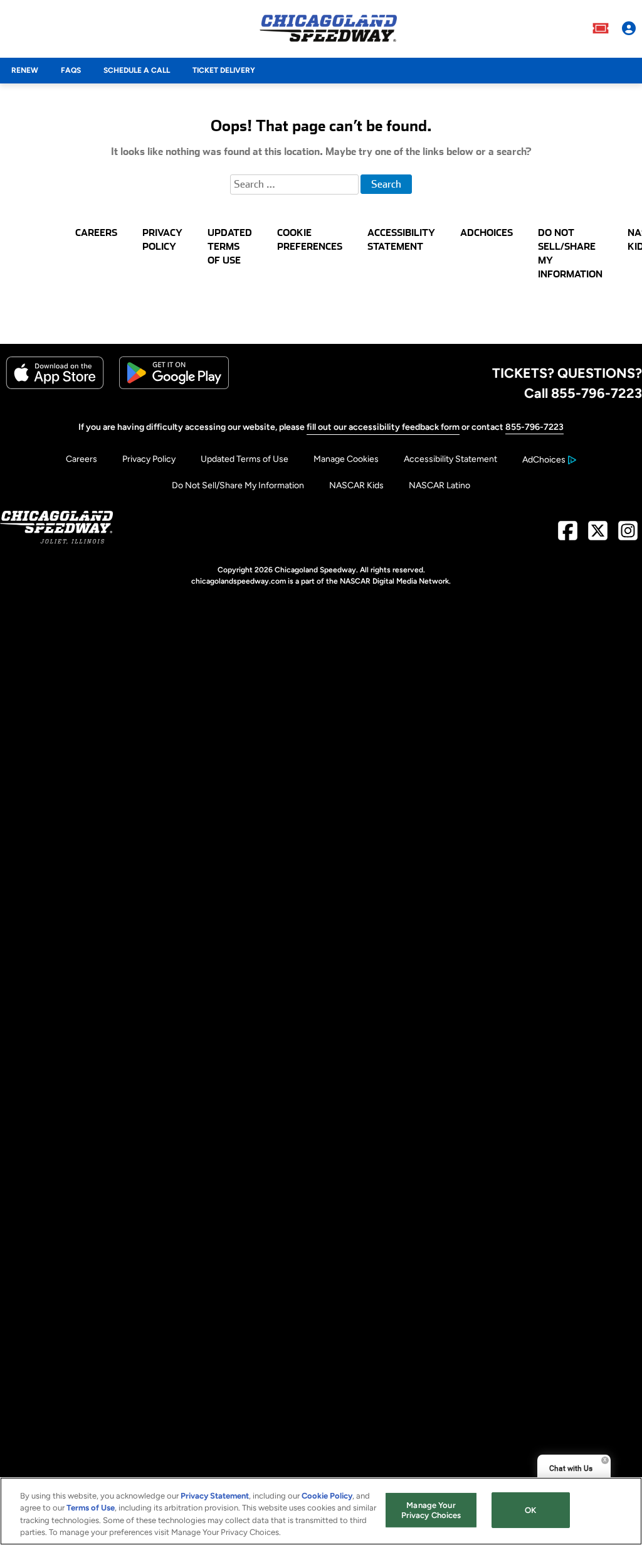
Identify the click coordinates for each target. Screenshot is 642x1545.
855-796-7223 (534, 427)
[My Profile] (629, 28)
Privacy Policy (149, 459)
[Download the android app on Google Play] (174, 386)
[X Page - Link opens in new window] (598, 535)
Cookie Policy (327, 1495)
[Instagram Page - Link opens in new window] (628, 535)
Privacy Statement (215, 1495)
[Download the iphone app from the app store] (55, 386)
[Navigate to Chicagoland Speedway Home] (328, 28)
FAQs (71, 70)
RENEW (24, 70)
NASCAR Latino (439, 485)
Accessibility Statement (450, 459)
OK (530, 1510)
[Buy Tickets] (601, 28)
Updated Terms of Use (244, 459)
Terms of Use (90, 1507)
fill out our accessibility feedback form (383, 427)
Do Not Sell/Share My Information (238, 485)
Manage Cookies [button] (346, 459)
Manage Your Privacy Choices (431, 1510)
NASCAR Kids (356, 485)
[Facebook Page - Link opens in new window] (568, 535)
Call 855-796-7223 (583, 393)
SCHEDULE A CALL (136, 70)
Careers (81, 459)
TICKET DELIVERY (223, 70)
